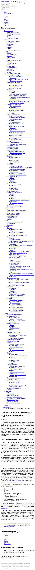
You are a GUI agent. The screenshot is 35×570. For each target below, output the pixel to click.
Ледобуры (13, 248)
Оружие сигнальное (12, 147)
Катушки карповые (15, 233)
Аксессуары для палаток (17, 344)
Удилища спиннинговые (17, 310)
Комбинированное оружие (17, 153)
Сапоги (9, 48)
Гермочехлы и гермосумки (17, 366)
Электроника (7, 391)
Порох (12, 198)
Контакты (6, 23)
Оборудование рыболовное (14, 242)
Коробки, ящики (15, 247)
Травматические (14, 161)
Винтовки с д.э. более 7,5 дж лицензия (21, 167)
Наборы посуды (14, 360)
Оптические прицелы (16, 135)
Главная (6, 16)
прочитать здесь (16, 480)
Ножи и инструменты (13, 114)
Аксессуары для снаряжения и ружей (17, 210)
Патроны (9, 156)
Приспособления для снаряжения (19, 200)
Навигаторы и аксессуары (14, 397)
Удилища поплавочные (16, 308)
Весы (8, 392)
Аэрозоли (13, 185)
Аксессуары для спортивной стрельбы (17, 75)
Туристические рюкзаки (17, 372)
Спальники (13, 376)
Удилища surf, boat (15, 301)
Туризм (6, 313)
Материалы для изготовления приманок (21, 273)
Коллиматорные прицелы (17, 131)
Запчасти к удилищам (16, 300)
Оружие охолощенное (13, 145)
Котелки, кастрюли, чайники (18, 356)
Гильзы (12, 194)
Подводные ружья (12, 217)
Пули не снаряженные (16, 203)
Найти (2, 9)
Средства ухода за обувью (14, 50)
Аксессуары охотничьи (13, 82)
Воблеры (12, 291)
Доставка (6, 20)
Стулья (12, 331)
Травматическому (15, 111)
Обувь (5, 39)
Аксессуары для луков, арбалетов (19, 101)
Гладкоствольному (15, 106)
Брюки (9, 53)
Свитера (9, 69)
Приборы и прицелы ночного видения (21, 136)
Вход (5, 12)
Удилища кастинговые (16, 306)
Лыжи (12, 84)
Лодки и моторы (8, 31)
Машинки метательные (16, 76)
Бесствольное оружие (16, 142)
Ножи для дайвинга (12, 216)
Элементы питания (12, 401)
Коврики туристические (14, 332)
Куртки (9, 61)
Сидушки (13, 336)
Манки (12, 178)
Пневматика (10, 164)
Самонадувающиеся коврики (18, 335)
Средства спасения (12, 38)
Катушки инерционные (17, 232)
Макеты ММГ (11, 113)
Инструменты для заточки (17, 117)
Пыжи (12, 204)
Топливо (12, 322)
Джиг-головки (14, 264)
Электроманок (14, 182)
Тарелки (12, 361)
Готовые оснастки (15, 261)
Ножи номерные (15, 122)
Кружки (12, 357)
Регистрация (7, 13)
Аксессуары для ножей (16, 116)
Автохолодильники (15, 382)
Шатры (12, 351)
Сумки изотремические (16, 386)
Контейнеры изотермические (18, 385)
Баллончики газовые (16, 166)
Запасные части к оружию (14, 104)
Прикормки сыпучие (16, 283)
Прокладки (13, 201)
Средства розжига (12, 379)
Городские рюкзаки (15, 367)
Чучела (12, 181)
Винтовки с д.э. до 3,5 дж (17, 169)
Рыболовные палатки (16, 347)
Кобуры (12, 91)
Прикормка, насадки (13, 278)
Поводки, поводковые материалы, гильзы (22, 275)
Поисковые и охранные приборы (16, 398)
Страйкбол (10, 207)
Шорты (9, 72)
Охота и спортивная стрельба (12, 73)
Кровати (12, 326)
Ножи (12, 120)
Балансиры (13, 288)
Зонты (12, 325)
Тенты (12, 348)
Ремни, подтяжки (12, 67)
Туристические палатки (17, 350)
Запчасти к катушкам (16, 229)
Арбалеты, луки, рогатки (14, 100)
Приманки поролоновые (17, 295)
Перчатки (10, 64)
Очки (11, 250)
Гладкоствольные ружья (17, 151)
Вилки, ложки (14, 354)
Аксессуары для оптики (17, 126)
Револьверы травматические (18, 144)
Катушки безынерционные (17, 231)
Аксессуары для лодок (13, 32)
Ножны (12, 92)
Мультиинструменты (16, 119)
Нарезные (13, 159)
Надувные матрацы (15, 333)
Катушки (9, 228)
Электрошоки (14, 189)
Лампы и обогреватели (16, 319)
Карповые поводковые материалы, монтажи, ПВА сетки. (20, 266)
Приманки (13, 179)
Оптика (9, 125)
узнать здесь (4, 508)
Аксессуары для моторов (14, 34)
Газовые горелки (15, 317)
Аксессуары (13, 383)
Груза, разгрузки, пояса (13, 213)
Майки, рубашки (12, 63)
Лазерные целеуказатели (17, 134)
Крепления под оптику (16, 132)
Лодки (9, 35)
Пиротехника (11, 223)
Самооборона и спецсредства (15, 184)
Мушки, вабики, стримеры (17, 294)
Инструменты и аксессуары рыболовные (21, 245)
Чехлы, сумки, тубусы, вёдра (18, 256)
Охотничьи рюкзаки (16, 369)
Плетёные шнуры (15, 239)
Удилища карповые (15, 304)
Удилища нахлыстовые (16, 307)
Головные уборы (11, 54)
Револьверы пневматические (18, 175)
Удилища (9, 298)
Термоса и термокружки (14, 388)
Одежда (6, 51)
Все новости (7, 407)
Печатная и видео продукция (15, 222)
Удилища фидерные (15, 311)
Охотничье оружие (12, 150)
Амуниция (10, 89)
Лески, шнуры (11, 236)
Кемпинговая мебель (13, 323)
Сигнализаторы (14, 254)
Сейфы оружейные (12, 191)
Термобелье (10, 70)
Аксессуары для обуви (13, 41)
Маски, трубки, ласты (13, 214)
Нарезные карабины (16, 154)
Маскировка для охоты (16, 85)
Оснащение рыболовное (14, 257)
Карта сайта (7, 25)
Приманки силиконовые (17, 297)
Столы (12, 329)
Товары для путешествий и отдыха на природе (17, 523)
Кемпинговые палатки (16, 345)
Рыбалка (6, 226)
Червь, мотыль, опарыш (17, 285)
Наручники (13, 188)
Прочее (6, 220)
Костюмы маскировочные (14, 60)
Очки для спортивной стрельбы (19, 79)
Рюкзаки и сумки (12, 364)
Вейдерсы (10, 44)
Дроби (12, 195)
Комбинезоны (11, 57)
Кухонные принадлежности (18, 358)
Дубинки (12, 186)
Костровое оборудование (14, 339)
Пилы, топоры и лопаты (17, 123)
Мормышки (13, 292)
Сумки (12, 370)
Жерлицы (13, 244)
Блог (5, 19)
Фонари (9, 219)
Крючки (12, 272)
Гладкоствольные (15, 157)
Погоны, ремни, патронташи (18, 94)
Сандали (9, 47)
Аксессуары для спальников (18, 375)
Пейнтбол (10, 163)
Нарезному (13, 107)
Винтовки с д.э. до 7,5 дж (17, 170)
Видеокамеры (11, 394)
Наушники (13, 78)
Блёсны (12, 289)
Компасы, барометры (13, 395)
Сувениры (10, 225)
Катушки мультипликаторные (18, 235)
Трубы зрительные (15, 139)
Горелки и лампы (12, 316)
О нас (5, 17)
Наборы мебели (14, 328)
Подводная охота (8, 208)
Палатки (9, 342)
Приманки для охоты (13, 176)
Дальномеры (13, 129)
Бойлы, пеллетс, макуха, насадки (19, 282)
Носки (9, 45)
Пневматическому (15, 109)
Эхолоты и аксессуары (13, 403)
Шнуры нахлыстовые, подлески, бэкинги (22, 241)
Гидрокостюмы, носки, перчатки (16, 211)
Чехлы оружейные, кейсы (17, 95)
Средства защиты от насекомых (16, 378)
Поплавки (13, 276)
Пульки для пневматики (17, 173)
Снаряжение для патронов (14, 192)
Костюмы (9, 59)
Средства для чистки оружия (15, 206)
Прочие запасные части (17, 110)
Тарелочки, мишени (16, 81)
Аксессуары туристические (14, 314)
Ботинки (9, 42)
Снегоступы (13, 86)
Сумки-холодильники (13, 380)
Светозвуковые (14, 160)
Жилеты (9, 56)
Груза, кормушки (15, 263)
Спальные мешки (12, 373)
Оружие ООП (11, 141)
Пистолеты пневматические (18, 172)
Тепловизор (13, 138)
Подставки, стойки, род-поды (18, 253)
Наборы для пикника (13, 341)
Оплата (6, 22)
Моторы (9, 36)
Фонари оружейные (15, 88)
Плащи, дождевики (12, 66)
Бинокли (12, 128)
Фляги (12, 363)
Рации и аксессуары (12, 400)
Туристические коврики (17, 338)
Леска (12, 238)
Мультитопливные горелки (18, 320)
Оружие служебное (12, 148)
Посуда (9, 353)
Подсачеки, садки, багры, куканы (19, 251)
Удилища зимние (15, 303)
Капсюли (13, 197)
